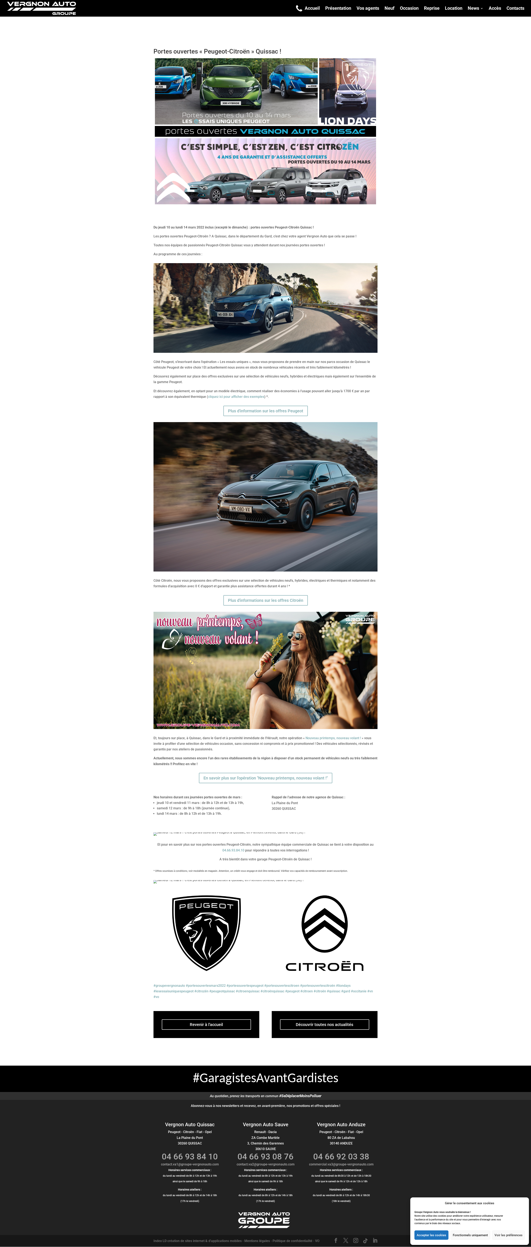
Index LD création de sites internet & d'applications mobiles (197, 1241)
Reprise (432, 9)
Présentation (338, 9)
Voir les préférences (508, 1235)
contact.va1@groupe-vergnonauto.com (190, 1164)
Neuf (390, 9)
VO (317, 1241)
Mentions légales (257, 1241)
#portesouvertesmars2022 (206, 986)
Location (453, 9)
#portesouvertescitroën (317, 986)
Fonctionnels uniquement (470, 1235)
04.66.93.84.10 (233, 850)
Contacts (515, 9)
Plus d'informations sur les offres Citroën (265, 600)
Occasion (409, 9)
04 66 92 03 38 (341, 1156)
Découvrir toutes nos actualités (324, 1024)
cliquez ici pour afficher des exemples (236, 397)
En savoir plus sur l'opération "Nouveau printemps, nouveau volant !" (265, 778)
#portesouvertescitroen (281, 986)
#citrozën (201, 991)
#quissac (333, 991)
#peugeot (292, 991)
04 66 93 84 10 (190, 1156)
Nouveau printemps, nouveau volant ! (333, 738)
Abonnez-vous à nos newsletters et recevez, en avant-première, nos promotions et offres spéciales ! (265, 1106)
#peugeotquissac (222, 991)
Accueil (312, 9)
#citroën (320, 991)
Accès (495, 9)
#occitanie (359, 991)
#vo (156, 997)
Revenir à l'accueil (206, 1024)
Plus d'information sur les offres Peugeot (265, 410)
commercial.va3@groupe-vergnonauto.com (341, 1164)
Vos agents (368, 9)
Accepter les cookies (431, 1235)
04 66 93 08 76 (265, 1156)
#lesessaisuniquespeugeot (173, 991)
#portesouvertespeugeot (245, 986)
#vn (370, 991)
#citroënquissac (272, 991)
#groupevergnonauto (169, 986)
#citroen (306, 991)
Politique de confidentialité (292, 1241)
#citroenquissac (248, 991)
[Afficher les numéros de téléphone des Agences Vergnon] (299, 8)
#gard (345, 991)
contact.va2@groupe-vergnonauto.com (266, 1164)
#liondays (343, 986)
